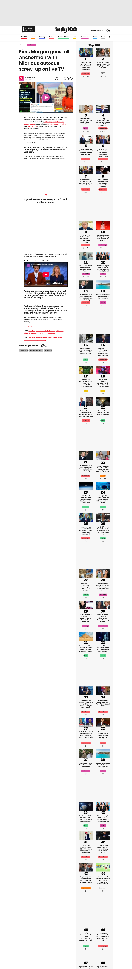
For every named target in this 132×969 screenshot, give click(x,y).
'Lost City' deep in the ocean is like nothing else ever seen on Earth (103, 648)
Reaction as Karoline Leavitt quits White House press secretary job (102, 936)
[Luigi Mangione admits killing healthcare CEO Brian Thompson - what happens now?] (86, 867)
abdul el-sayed (86, 743)
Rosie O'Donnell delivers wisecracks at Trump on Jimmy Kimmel (103, 618)
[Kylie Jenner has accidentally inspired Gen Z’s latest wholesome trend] (103, 573)
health (103, 475)
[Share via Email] (71, 78)
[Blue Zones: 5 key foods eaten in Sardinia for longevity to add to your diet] (103, 284)
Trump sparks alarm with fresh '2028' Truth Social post (103, 703)
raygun (86, 946)
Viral (74, 37)
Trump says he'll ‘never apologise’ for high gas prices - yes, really (86, 297)
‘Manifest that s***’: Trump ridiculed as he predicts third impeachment (103, 351)
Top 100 (24, 37)
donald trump (85, 73)
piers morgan (24, 350)
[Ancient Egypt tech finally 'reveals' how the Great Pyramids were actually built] (86, 636)
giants (86, 359)
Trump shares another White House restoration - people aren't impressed (85, 65)
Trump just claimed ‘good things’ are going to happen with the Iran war (86, 849)
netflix (86, 128)
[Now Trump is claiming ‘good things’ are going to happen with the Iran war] (86, 835)
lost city (103, 655)
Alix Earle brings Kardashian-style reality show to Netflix (86, 121)
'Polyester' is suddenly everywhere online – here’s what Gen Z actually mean (102, 383)
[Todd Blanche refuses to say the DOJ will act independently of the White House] (86, 690)
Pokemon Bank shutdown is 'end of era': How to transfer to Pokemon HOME (103, 880)
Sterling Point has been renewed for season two (85, 765)
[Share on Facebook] (65, 78)
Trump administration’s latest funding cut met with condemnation (103, 122)
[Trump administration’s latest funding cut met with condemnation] (103, 108)
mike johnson (102, 189)
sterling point (85, 771)
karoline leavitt (103, 946)
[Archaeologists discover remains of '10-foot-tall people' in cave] (86, 338)
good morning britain (36, 350)
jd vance (103, 743)
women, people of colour (57, 124)
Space (85, 825)
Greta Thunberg (58, 122)
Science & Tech (63, 37)
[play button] (46, 97)
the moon (85, 507)
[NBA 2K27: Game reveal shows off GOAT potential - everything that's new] (103, 517)
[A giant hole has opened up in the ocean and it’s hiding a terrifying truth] (103, 486)
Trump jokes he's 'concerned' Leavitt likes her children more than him (86, 151)
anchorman (31, 45)
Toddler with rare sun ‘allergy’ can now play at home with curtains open (103, 468)
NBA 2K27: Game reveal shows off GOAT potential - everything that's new (103, 530)
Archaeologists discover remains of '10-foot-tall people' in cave (85, 350)
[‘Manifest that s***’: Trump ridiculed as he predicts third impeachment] (103, 338)
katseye (103, 273)
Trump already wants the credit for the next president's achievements (103, 152)
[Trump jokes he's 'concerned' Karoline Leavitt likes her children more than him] (86, 139)
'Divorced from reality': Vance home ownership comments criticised (103, 735)
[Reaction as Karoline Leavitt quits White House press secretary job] (103, 923)
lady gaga (86, 626)
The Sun (29, 326)
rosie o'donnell (103, 626)
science (86, 594)
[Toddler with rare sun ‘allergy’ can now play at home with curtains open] (103, 456)
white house (86, 420)
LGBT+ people (32, 126)
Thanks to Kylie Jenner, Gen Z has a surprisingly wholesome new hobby (103, 586)
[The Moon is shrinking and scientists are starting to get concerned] (86, 486)
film (86, 391)
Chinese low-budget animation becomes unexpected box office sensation (85, 383)
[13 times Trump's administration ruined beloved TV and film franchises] (86, 401)
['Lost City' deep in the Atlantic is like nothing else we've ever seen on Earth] (103, 636)
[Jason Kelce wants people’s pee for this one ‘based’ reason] (86, 256)
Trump (51, 37)
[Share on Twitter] (68, 78)
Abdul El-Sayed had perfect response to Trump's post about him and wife (86, 734)
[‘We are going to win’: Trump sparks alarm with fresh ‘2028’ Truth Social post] (103, 690)
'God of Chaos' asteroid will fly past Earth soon (103, 412)
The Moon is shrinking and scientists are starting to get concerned (85, 499)
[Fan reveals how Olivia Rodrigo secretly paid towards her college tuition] (103, 225)
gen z (102, 391)
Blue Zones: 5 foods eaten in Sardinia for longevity (103, 296)
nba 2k (103, 538)
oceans (103, 507)
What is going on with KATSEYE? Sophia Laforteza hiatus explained (103, 268)
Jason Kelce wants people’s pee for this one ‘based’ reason (85, 268)
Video (95, 37)
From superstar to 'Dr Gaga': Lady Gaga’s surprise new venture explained (85, 618)
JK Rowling (48, 122)
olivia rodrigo (103, 245)
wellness (103, 302)
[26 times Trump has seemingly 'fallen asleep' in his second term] (103, 956)
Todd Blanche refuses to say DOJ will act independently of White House (86, 704)
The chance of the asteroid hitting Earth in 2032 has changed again (85, 818)
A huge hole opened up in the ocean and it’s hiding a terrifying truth (102, 499)
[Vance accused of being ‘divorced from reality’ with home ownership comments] (103, 722)
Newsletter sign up (96, 30)
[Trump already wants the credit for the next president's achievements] (103, 139)
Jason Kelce (86, 273)
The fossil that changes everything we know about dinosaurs (85, 586)
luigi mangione (86, 888)
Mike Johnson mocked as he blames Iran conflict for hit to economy (103, 183)
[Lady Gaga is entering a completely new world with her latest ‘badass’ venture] (86, 605)
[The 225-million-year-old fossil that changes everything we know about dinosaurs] (86, 573)
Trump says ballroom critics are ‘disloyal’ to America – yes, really (86, 238)
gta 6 (102, 73)
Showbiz (22, 45)
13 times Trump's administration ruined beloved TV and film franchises (86, 413)
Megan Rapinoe (29, 124)
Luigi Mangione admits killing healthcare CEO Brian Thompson (86, 879)
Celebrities (85, 37)
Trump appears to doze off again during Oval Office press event (85, 182)
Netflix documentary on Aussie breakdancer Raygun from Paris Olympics (85, 937)
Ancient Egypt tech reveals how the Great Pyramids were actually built (86, 648)
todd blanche (85, 712)
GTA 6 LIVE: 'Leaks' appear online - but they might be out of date (103, 64)
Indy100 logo (66, 30)
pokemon (102, 888)
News (33, 37)
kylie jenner (103, 594)
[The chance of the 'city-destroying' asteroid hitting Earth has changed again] (86, 806)
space (103, 420)
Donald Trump (103, 128)
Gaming (42, 37)
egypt (85, 655)
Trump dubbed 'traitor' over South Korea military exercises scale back (103, 849)
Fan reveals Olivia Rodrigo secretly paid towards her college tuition (103, 237)
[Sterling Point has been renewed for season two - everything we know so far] (86, 753)
